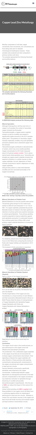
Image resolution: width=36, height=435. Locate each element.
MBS (5, 385)
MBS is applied (23, 389)
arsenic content (19, 153)
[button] (33, 3)
